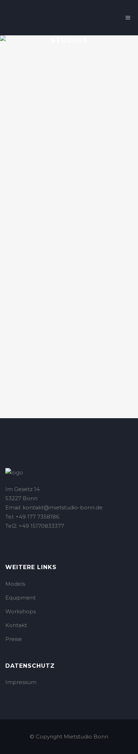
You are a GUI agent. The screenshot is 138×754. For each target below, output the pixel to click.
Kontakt (16, 625)
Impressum (20, 682)
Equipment (20, 597)
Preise (13, 639)
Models (15, 583)
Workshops (20, 611)
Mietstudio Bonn (86, 736)
